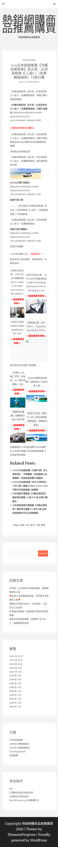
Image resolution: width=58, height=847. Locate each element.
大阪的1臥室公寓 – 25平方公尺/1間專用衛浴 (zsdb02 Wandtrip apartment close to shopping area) (36, 282)
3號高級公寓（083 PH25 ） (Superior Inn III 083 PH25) (36, 326)
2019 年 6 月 (15, 687)
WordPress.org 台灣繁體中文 (24, 800)
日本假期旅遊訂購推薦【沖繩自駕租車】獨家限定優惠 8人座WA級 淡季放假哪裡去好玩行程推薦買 (29, 509)
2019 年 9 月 (15, 675)
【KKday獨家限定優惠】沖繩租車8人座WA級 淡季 (37, 382)
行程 (38, 525)
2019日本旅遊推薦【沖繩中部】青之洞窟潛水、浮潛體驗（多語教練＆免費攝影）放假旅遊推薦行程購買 (30, 474)
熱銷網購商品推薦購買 (29, 26)
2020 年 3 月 (15, 671)
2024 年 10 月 (16, 660)
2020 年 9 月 (15, 668)
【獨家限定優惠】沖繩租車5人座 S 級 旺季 (18, 415)
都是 (43, 525)
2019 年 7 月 (15, 683)
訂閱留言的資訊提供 (19, 796)
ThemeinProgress (21, 835)
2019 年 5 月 (15, 691)
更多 (32, 525)
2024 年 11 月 (15, 656)
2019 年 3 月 (15, 698)
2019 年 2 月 (15, 702)
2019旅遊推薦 (16, 739)
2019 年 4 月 (15, 695)
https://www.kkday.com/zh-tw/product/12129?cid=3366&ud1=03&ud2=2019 (26, 116)
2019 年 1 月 (15, 706)
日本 (27, 525)
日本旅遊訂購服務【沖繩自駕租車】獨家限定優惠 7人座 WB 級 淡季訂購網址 (29, 497)
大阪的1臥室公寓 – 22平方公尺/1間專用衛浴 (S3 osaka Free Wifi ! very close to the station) (17, 282)
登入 (11, 788)
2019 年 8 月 (15, 679)
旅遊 (22, 525)
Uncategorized (29, 60)
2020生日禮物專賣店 (19, 747)
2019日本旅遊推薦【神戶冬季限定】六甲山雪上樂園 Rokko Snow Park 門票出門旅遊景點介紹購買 (30, 486)
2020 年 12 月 (16, 664)
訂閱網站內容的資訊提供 (21, 792)
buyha (36, 82)
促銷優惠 (13, 755)
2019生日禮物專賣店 (19, 743)
